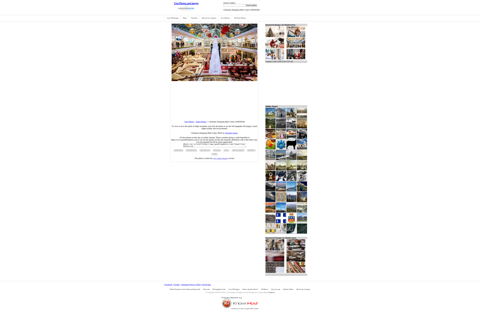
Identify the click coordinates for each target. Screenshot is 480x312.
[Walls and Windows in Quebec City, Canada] (271, 233)
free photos (205, 150)
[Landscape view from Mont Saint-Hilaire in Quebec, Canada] (291, 212)
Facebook (168, 285)
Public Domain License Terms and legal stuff (185, 289)
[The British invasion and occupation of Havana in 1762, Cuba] (302, 128)
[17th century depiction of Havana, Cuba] (302, 170)
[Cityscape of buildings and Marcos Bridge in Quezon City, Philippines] (281, 212)
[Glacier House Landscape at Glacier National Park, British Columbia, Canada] (271, 191)
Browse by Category (209, 18)
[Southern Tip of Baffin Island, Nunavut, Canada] (271, 201)
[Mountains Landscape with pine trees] (291, 201)
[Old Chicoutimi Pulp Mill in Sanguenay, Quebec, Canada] (271, 222)
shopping (251, 150)
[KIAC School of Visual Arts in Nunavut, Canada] (291, 191)
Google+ (176, 285)
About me (206, 289)
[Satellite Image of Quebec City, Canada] (302, 233)
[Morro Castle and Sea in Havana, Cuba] (281, 159)
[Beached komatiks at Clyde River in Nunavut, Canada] (281, 191)
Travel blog (206, 285)
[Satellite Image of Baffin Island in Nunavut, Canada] (302, 191)
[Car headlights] (302, 138)
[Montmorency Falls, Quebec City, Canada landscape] (291, 233)
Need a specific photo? (250, 289)
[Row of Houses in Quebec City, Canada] (302, 222)
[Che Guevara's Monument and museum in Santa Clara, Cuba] (271, 117)
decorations (191, 150)
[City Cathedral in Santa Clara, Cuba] (281, 117)
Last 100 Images (173, 18)
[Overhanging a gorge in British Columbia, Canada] (281, 180)
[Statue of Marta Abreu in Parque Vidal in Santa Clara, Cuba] (291, 117)
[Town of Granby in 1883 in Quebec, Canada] (302, 212)
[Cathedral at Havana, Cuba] (291, 170)
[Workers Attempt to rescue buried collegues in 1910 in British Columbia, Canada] (302, 180)
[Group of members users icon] (281, 149)
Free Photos (189, 122)
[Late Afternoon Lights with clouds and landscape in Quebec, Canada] (302, 201)
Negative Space (231, 133)
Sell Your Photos (240, 18)
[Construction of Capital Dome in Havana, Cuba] (271, 170)
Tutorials (194, 18)
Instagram (185, 285)
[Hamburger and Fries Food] (291, 138)
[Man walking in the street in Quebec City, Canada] (281, 233)
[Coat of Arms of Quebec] (291, 222)
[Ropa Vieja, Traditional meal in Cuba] (271, 138)
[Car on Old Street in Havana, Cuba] (271, 159)
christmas (178, 150)
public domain (238, 150)
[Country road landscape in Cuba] (271, 128)
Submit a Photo (288, 289)
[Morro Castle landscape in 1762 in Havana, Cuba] (302, 159)
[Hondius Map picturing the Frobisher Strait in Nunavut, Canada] (281, 201)
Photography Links (219, 289)
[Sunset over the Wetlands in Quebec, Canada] (271, 212)
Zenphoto (271, 292)
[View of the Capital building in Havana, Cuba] (291, 159)
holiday (217, 150)
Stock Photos (201, 122)
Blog (184, 18)
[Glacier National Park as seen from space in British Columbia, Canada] (291, 180)
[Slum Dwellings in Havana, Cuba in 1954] (291, 128)
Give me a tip (275, 289)
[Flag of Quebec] (281, 222)
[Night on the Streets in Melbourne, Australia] (271, 180)
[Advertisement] (214, 98)
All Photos (264, 289)
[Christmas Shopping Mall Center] (281, 138)
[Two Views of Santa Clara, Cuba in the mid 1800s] (302, 117)
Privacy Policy (195, 285)
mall (226, 150)
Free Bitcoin (225, 18)
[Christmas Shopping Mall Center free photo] (214, 80)
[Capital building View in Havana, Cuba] (302, 149)
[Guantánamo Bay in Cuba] (281, 128)
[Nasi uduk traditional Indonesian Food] (271, 149)
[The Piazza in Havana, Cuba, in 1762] (281, 170)
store (214, 154)
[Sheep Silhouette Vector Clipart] (291, 149)
